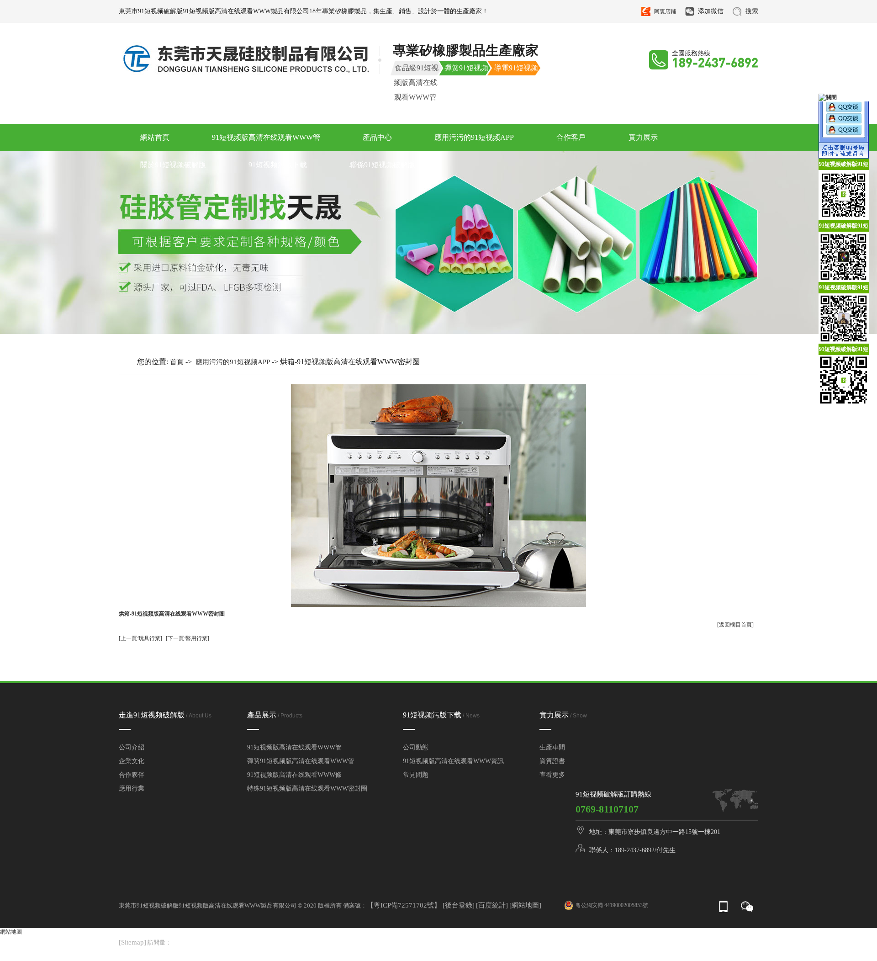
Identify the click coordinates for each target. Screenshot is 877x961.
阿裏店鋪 (665, 11)
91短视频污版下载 (277, 165)
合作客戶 (571, 137)
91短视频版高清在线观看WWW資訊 (453, 761)
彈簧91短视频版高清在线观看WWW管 (300, 761)
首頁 (177, 362)
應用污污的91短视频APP (474, 137)
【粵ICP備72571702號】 (405, 905)
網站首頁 (154, 137)
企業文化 (131, 761)
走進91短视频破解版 (165, 715)
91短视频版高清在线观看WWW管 (266, 137)
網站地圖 (11, 932)
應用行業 (131, 788)
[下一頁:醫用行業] (187, 638)
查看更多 (552, 774)
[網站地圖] (525, 905)
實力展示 (643, 137)
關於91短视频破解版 (173, 165)
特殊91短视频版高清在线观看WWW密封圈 (307, 788)
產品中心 (377, 137)
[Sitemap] (132, 942)
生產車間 (552, 747)
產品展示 (274, 715)
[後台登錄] (459, 905)
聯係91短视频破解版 (382, 165)
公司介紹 (131, 747)
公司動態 (415, 747)
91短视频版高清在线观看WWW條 (294, 774)
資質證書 (552, 761)
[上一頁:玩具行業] (140, 638)
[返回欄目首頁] (735, 624)
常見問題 (415, 774)
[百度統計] (492, 905)
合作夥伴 (131, 774)
